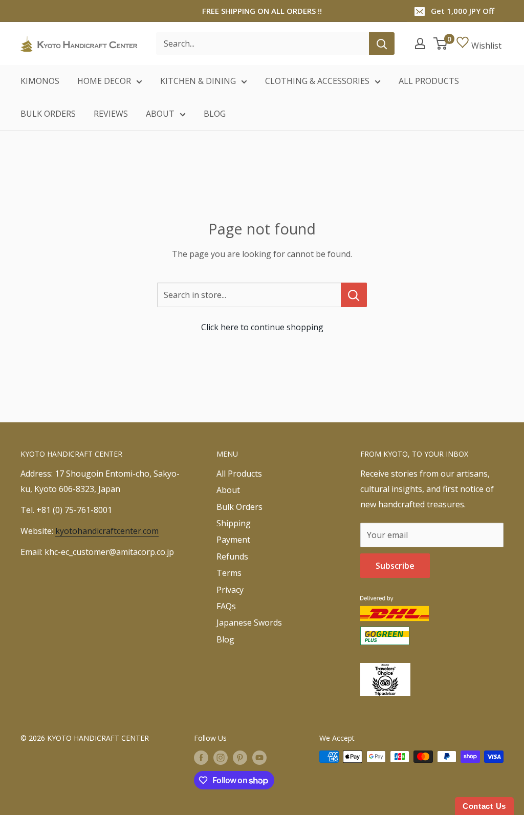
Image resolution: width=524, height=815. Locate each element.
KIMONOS (39, 81)
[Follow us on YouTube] (259, 757)
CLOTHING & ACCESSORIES (317, 81)
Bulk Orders (239, 506)
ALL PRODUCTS (429, 81)
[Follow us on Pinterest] (240, 757)
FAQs (226, 606)
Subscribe (395, 565)
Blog (225, 639)
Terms (229, 572)
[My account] (420, 43)
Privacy (230, 589)
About (228, 490)
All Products (239, 473)
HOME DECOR (104, 81)
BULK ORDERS (48, 113)
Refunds (232, 556)
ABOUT (160, 113)
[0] (440, 43)
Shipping (233, 523)
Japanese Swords (249, 622)
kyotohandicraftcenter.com (107, 531)
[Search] (382, 43)
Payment (233, 539)
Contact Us (484, 806)
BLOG (215, 113)
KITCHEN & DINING (198, 81)
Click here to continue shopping (262, 327)
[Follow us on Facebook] (201, 757)
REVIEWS (111, 113)
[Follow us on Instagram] (220, 757)
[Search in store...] (354, 295)
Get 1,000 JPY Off (462, 11)
